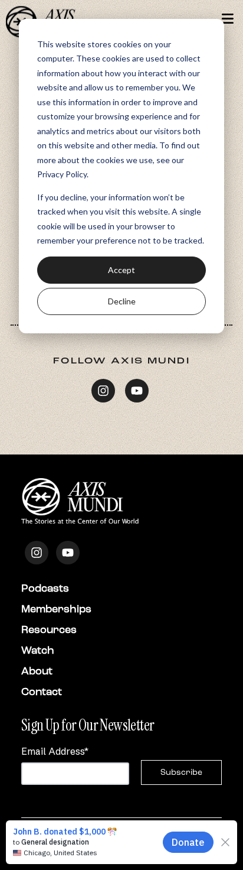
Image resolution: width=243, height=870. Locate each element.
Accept (121, 270)
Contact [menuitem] (41, 691)
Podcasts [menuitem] (45, 588)
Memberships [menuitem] (56, 608)
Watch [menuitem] (37, 650)
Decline (122, 301)
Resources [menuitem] (49, 629)
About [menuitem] (36, 670)
